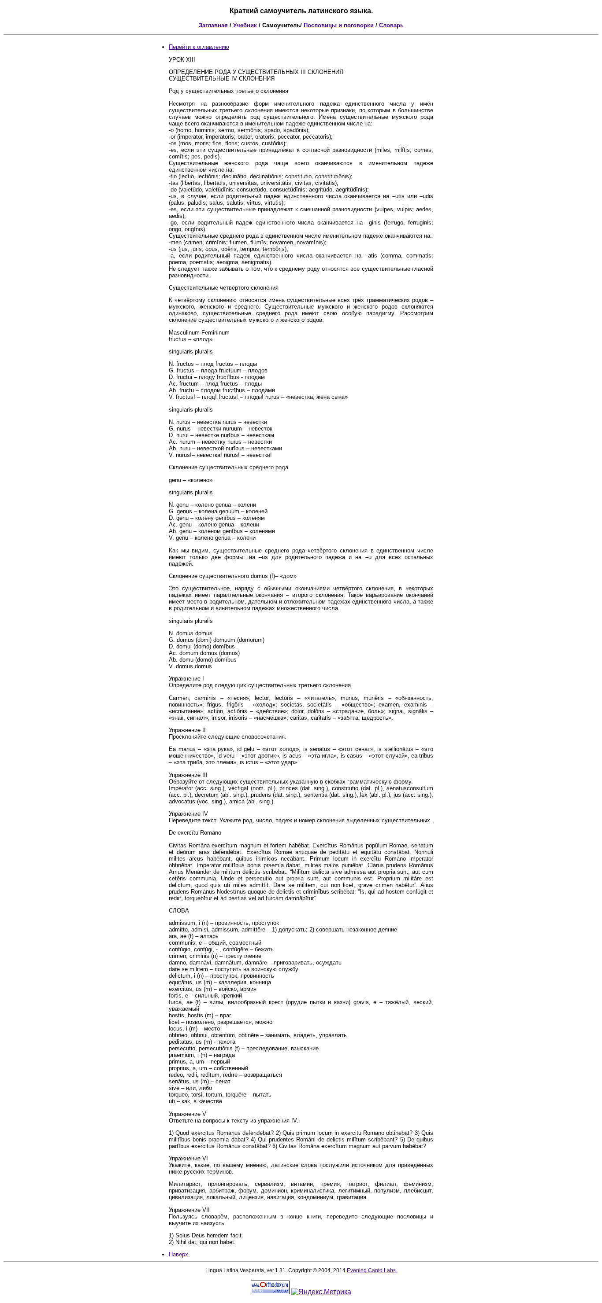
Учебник (245, 25)
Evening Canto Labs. (372, 1270)
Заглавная (213, 25)
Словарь (391, 25)
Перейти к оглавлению (199, 47)
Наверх (178, 1254)
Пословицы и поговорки (339, 25)
